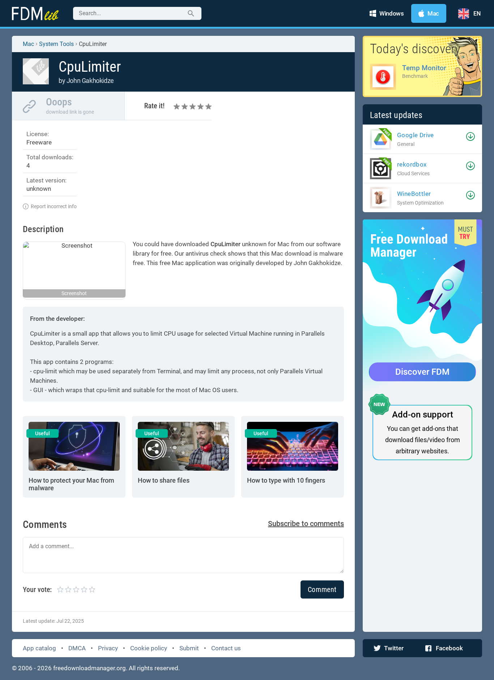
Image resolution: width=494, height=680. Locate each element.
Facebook (449, 648)
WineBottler (414, 193)
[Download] (470, 136)
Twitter (394, 648)
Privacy (108, 648)
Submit (189, 648)
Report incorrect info (54, 206)
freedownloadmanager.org (89, 668)
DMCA (77, 648)
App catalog (39, 648)
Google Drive (415, 135)
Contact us (226, 648)
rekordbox (412, 164)
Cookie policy (148, 648)
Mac (28, 44)
